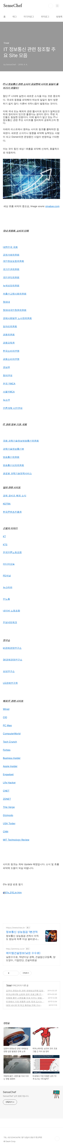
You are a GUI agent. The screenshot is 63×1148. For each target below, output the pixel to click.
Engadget (8, 774)
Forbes (6, 749)
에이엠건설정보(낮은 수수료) (23, 952)
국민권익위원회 (11, 277)
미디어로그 (29, 16)
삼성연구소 (9, 671)
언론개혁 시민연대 (12, 408)
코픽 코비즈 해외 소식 (14, 495)
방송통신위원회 (11, 457)
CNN (5, 831)
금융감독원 (9, 342)
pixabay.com (52, 206)
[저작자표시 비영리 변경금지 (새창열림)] (35, 973)
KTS (5, 544)
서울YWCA (9, 391)
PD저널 (7, 575)
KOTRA (7, 503)
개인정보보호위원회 (13, 261)
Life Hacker (9, 782)
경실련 (6, 367)
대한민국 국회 (10, 247)
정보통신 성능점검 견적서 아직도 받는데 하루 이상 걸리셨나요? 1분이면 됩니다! (22, 937)
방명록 (59, 16)
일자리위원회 (10, 326)
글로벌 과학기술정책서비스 (17, 473)
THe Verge (9, 807)
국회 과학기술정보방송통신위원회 (21, 440)
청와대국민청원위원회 (14, 310)
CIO (5, 717)
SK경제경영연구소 (12, 659)
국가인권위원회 (11, 269)
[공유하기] (12, 973)
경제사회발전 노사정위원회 (17, 318)
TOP (57, 1138)
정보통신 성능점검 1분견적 (22, 931)
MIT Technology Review (16, 839)
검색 (50, 6)
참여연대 (7, 375)
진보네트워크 (10, 622)
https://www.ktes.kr (15, 927)
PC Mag (7, 725)
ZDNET (7, 798)
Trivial (8, 985)
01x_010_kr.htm (13, 892)
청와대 (6, 301)
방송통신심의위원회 (13, 465)
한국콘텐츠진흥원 (12, 511)
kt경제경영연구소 (12, 647)
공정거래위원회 (11, 254)
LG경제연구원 (10, 682)
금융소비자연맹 (11, 359)
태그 (15, 16)
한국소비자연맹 (11, 350)
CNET (6, 790)
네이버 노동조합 (11, 610)
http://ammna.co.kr (15, 948)
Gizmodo (8, 815)
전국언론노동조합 (12, 552)
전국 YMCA (9, 383)
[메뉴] (57, 6)
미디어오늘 (9, 563)
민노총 (6, 598)
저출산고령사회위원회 (14, 293)
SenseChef (13, 6)
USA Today (9, 823)
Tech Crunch (10, 741)
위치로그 (45, 16)
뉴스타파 (7, 587)
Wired (6, 709)
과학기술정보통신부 (13, 448)
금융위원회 (9, 334)
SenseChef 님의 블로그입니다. (16, 1096)
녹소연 (6, 399)
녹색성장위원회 (11, 285)
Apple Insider (10, 766)
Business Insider (12, 758)
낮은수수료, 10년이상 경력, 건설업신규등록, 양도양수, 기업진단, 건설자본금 (30, 959)
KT (4, 536)
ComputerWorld (12, 733)
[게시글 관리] (15, 973)
